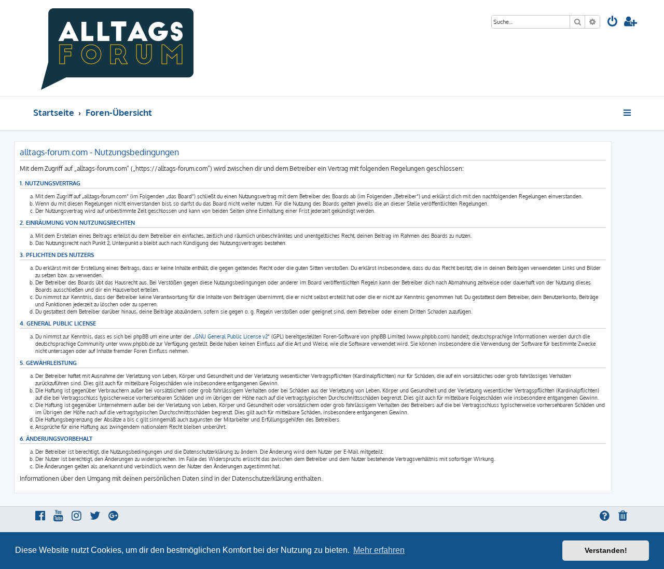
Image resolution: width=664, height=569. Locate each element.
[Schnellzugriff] (627, 112)
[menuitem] (612, 23)
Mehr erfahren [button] (379, 550)
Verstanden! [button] (606, 550)
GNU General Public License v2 (231, 336)
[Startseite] (117, 48)
